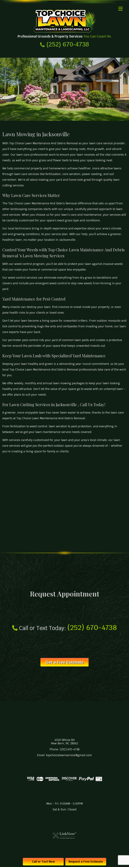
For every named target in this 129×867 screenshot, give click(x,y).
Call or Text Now (43, 861)
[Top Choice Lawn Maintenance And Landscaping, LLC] (64, 21)
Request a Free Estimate (86, 861)
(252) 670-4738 (67, 44)
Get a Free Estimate (65, 662)
